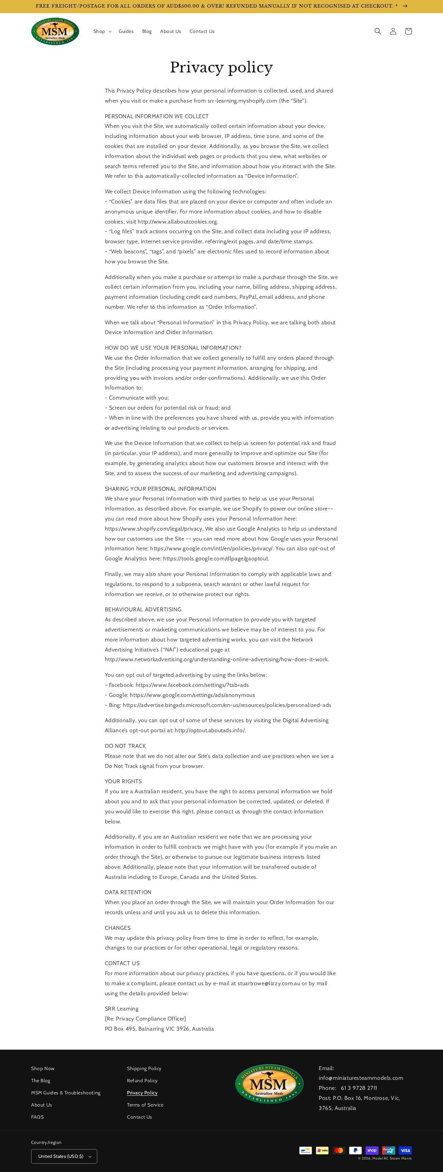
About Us (41, 1105)
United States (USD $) (60, 1156)
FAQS (37, 1117)
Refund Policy (142, 1080)
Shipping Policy (144, 1068)
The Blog (41, 1080)
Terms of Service (145, 1105)
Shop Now (43, 1068)
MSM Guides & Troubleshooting (66, 1093)
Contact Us (139, 1117)
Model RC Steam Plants (392, 1158)
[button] (102, 31)
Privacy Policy (142, 1093)
